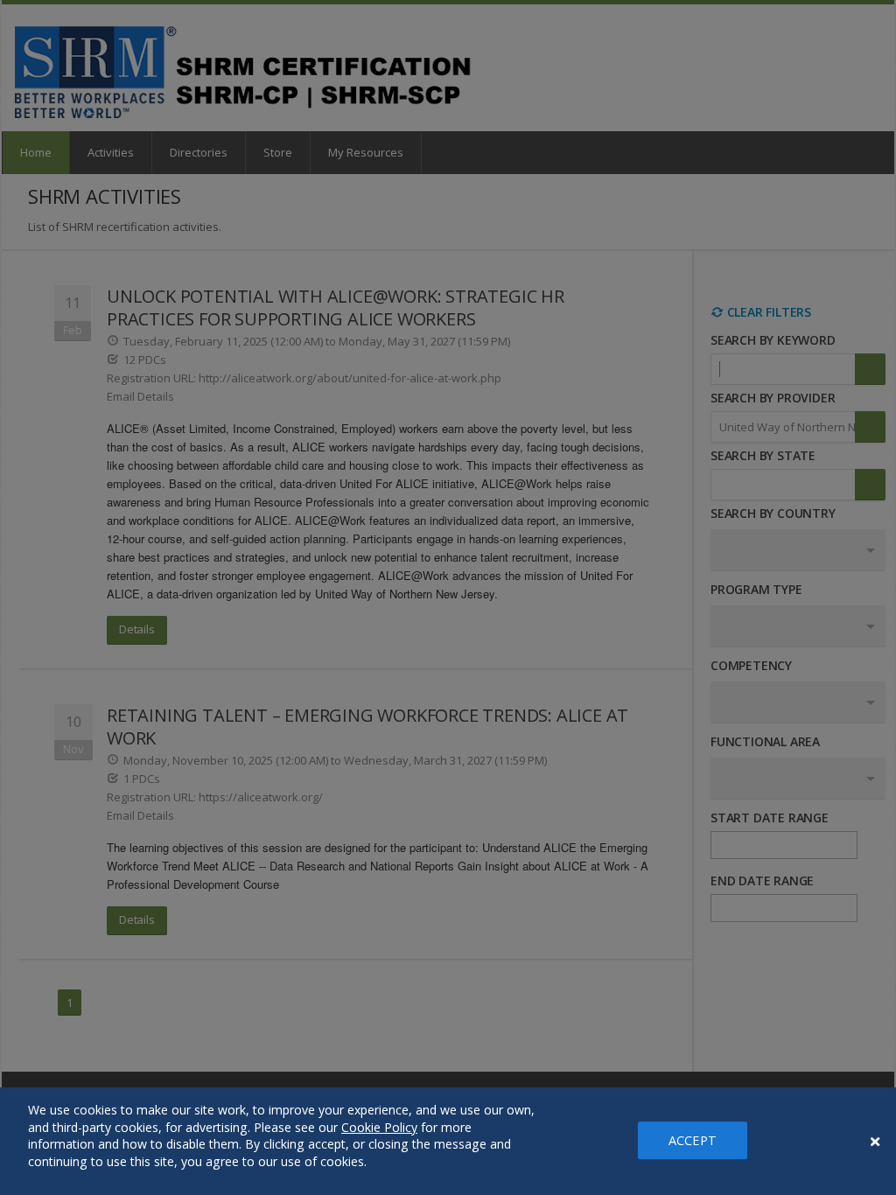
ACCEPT (692, 1140)
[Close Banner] (875, 1142)
